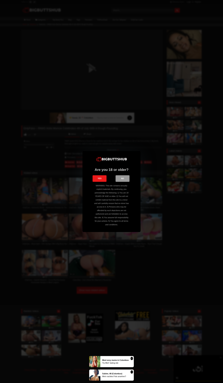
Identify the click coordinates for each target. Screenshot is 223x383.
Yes (100, 178)
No (122, 178)
